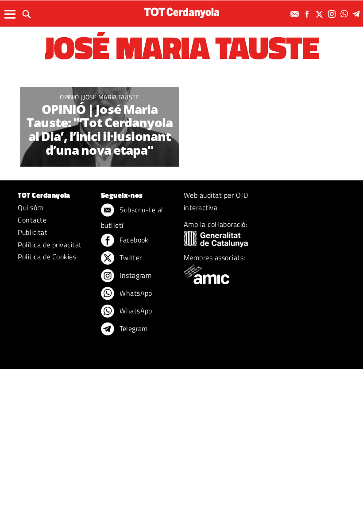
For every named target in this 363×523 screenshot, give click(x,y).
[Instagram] (333, 14)
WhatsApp (135, 293)
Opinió (70, 96)
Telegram (133, 328)
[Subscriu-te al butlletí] (295, 14)
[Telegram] (357, 14)
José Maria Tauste (111, 96)
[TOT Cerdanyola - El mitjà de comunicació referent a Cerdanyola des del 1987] (181, 12)
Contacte (32, 220)
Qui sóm (30, 207)
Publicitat (32, 232)
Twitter (130, 257)
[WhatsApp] (345, 14)
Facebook (133, 239)
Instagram (135, 275)
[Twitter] (320, 14)
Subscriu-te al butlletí (132, 217)
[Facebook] (308, 14)
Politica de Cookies (47, 256)
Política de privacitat (50, 244)
